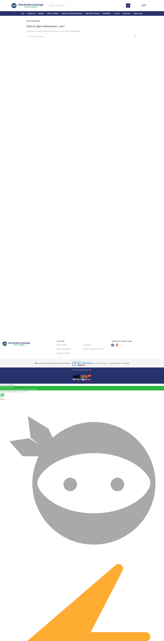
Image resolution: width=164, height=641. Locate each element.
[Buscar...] (128, 5)
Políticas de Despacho (64, 349)
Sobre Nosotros (62, 345)
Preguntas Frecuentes (64, 353)
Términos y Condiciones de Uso (93, 349)
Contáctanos (87, 345)
